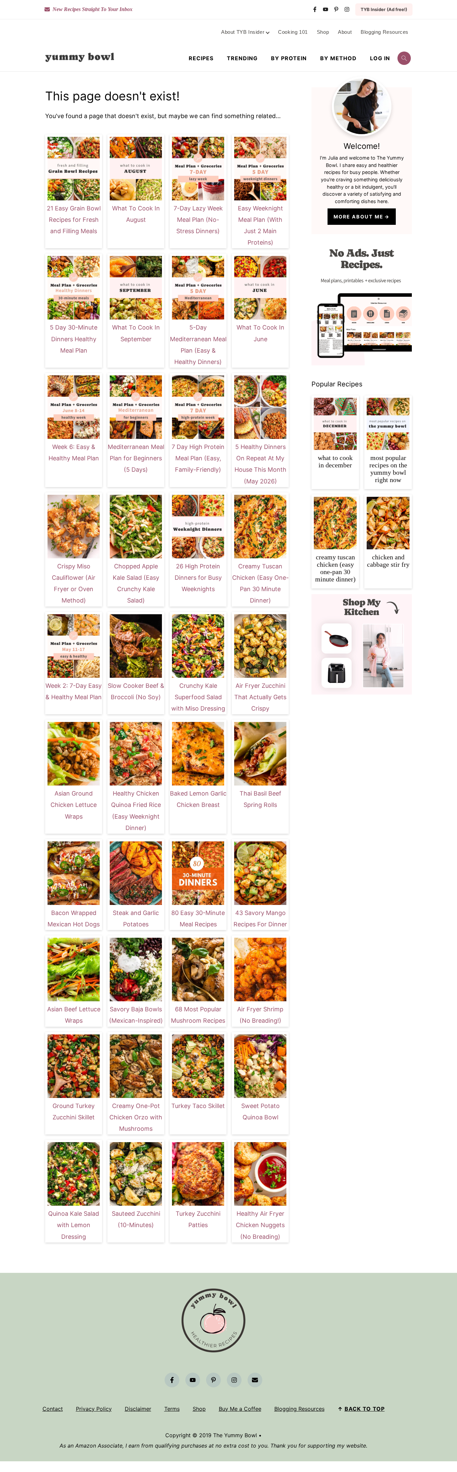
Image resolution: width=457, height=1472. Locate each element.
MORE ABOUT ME (358, 216)
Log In (380, 58)
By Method (338, 58)
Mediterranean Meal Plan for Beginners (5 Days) (136, 458)
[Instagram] (347, 9)
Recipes (201, 58)
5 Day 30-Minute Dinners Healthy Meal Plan (73, 339)
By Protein (289, 58)
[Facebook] (315, 9)
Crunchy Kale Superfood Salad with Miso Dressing (198, 697)
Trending (242, 58)
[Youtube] (326, 9)
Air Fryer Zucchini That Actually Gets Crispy (260, 697)
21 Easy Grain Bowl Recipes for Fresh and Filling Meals (74, 220)
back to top (365, 1408)
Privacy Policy (94, 1408)
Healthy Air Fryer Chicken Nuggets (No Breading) (260, 1225)
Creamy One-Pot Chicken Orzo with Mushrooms (135, 1117)
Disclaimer (138, 1408)
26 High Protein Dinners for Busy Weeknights (198, 577)
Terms (172, 1408)
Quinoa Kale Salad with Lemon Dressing (73, 1225)
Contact (52, 1408)
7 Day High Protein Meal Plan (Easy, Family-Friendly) (198, 458)
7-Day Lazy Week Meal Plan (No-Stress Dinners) (198, 220)
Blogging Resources (299, 1408)
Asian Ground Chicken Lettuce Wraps (74, 805)
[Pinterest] (336, 9)
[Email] (255, 1380)
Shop (199, 1408)
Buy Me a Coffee (240, 1408)
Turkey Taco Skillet (198, 1105)
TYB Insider (384, 9)
